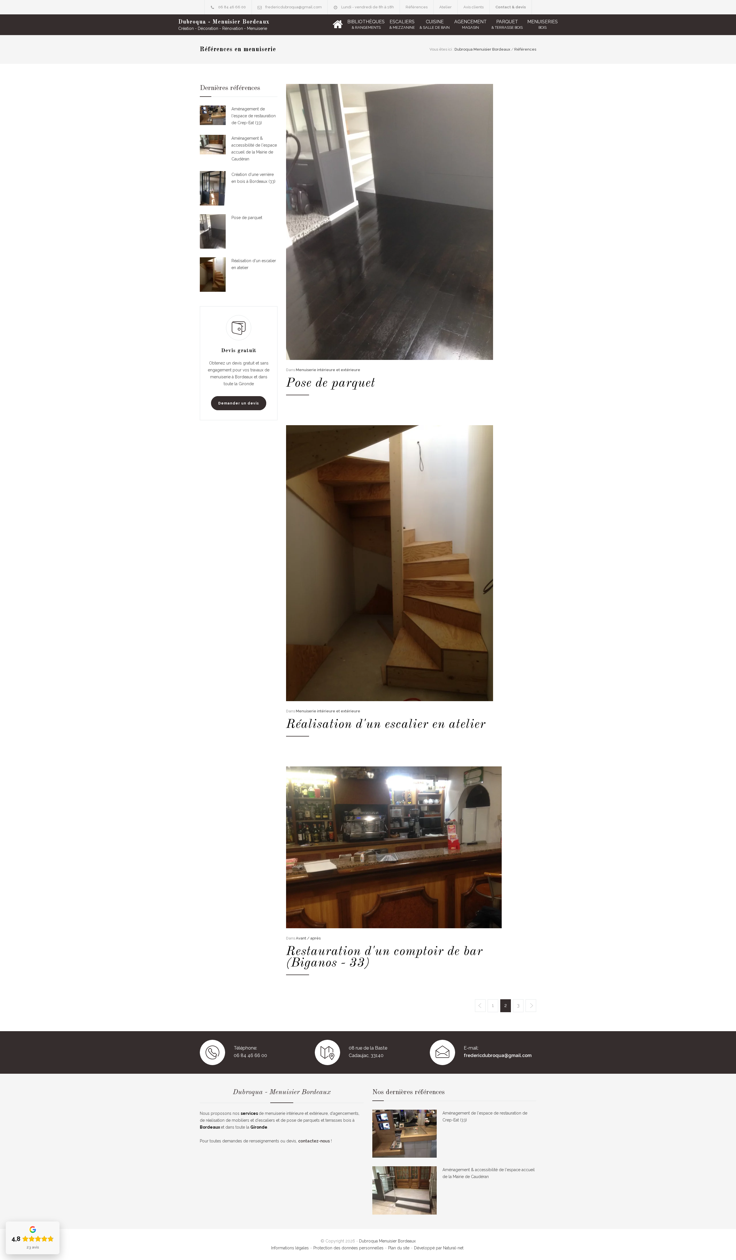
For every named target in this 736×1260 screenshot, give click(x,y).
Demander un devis (238, 403)
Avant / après (308, 938)
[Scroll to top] (720, 1244)
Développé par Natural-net (438, 1248)
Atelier (445, 7)
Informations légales (290, 1248)
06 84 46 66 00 (232, 7)
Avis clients (473, 7)
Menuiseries (542, 24)
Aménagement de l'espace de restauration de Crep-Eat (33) (253, 116)
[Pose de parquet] (394, 222)
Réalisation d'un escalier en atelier (386, 724)
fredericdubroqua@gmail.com (293, 7)
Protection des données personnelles (348, 1248)
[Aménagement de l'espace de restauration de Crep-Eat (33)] (213, 116)
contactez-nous (314, 1141)
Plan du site (398, 1248)
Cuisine (434, 24)
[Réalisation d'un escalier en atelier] (394, 563)
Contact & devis (510, 7)
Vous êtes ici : (442, 49)
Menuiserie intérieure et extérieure (328, 370)
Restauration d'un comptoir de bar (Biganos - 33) (384, 957)
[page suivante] (531, 1005)
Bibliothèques (366, 24)
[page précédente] (480, 1005)
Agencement (470, 24)
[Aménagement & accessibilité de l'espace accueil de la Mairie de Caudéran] (213, 148)
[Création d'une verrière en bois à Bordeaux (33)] (213, 188)
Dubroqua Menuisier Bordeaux (482, 49)
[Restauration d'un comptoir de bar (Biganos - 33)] (394, 847)
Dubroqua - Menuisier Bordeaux (223, 22)
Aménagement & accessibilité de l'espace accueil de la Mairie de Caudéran (254, 148)
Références (417, 7)
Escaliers (402, 24)
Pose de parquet (330, 383)
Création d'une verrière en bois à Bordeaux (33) (253, 178)
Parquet (507, 24)
